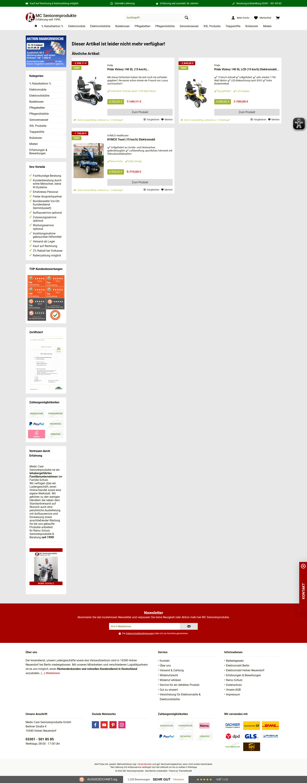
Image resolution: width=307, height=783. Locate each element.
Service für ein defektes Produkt (179, 685)
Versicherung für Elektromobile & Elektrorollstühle (180, 697)
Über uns (165, 665)
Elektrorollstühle (39, 95)
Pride (110, 65)
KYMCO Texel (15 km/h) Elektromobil (131, 139)
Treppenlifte (36, 132)
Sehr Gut (162, 779)
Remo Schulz (234, 680)
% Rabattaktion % (40, 83)
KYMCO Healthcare (117, 135)
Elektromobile (37, 89)
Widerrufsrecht (169, 675)
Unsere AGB (233, 689)
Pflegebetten (37, 107)
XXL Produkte (37, 126)
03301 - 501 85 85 (271, 3)
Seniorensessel (38, 119)
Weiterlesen (53, 673)
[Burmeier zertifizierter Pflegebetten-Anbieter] (46, 364)
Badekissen (36, 101)
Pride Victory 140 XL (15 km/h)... (128, 69)
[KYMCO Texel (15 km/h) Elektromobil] (89, 161)
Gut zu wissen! (169, 689)
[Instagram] (121, 724)
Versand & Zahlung (172, 670)
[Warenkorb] (277, 17)
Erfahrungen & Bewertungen (38, 151)
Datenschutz (234, 685)
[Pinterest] (113, 724)
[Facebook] (95, 724)
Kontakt (164, 660)
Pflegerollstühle (39, 113)
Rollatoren (35, 138)
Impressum (233, 694)
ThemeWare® (185, 771)
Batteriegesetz (235, 660)
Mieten (33, 144)
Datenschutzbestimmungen (140, 633)
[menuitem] (277, 17)
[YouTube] (104, 724)
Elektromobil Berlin (237, 665)
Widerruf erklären (170, 680)
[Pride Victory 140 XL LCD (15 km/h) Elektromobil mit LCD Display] (196, 90)
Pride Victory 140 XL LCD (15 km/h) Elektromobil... (246, 69)
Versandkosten (144, 764)
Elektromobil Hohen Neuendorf (245, 670)
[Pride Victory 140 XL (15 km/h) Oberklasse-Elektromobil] (89, 90)
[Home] (36, 26)
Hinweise (178, 779)
